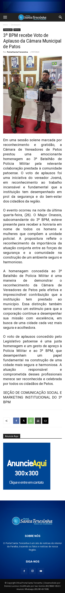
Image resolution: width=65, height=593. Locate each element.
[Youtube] (41, 571)
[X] (23, 421)
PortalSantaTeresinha (17, 52)
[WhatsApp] (31, 421)
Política (17, 30)
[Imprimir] (38, 421)
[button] (5, 17)
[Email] (45, 421)
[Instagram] (32, 571)
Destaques (16, 24)
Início (5, 24)
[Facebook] (16, 421)
